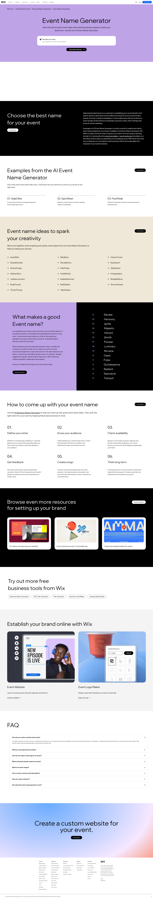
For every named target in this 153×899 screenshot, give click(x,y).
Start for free (147, 2)
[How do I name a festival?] (79, 779)
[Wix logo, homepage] (3, 2)
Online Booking (54, 882)
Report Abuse (79, 867)
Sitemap (89, 876)
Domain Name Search (43, 880)
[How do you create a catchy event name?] (79, 737)
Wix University (54, 887)
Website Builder (42, 863)
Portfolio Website (54, 869)
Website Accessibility (67, 874)
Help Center (79, 863)
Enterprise (51, 2)
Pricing (37, 2)
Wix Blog (65, 863)
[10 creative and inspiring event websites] (29, 533)
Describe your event (49, 39)
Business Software (54, 874)
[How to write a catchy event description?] (79, 773)
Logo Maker (53, 885)
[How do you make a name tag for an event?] (79, 756)
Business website (54, 863)
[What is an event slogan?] (79, 767)
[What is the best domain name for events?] (79, 761)
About (102, 878)
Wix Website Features (67, 869)
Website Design (42, 869)
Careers (89, 878)
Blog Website (53, 872)
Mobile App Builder (42, 889)
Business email (54, 876)
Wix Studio (45, 2)
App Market (65, 872)
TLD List (40, 882)
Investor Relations (91, 867)
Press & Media (90, 865)
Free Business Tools (55, 878)
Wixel (40, 885)
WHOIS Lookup (42, 878)
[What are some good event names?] (79, 750)
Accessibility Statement (92, 872)
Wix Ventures (90, 869)
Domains (33, 2)
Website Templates (42, 867)
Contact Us (103, 880)
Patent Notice (90, 874)
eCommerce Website (55, 867)
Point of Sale (53, 880)
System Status (79, 869)
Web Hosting (41, 872)
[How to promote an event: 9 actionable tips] (76, 533)
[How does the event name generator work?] (79, 785)
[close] (151, 896)
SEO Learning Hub (66, 867)
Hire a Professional (80, 865)
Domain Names (42, 876)
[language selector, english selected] (136, 2)
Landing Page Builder (43, 874)
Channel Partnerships (92, 863)
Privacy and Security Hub (68, 865)
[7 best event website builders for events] (124, 533)
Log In (140, 2)
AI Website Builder (42, 865)
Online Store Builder (55, 865)
